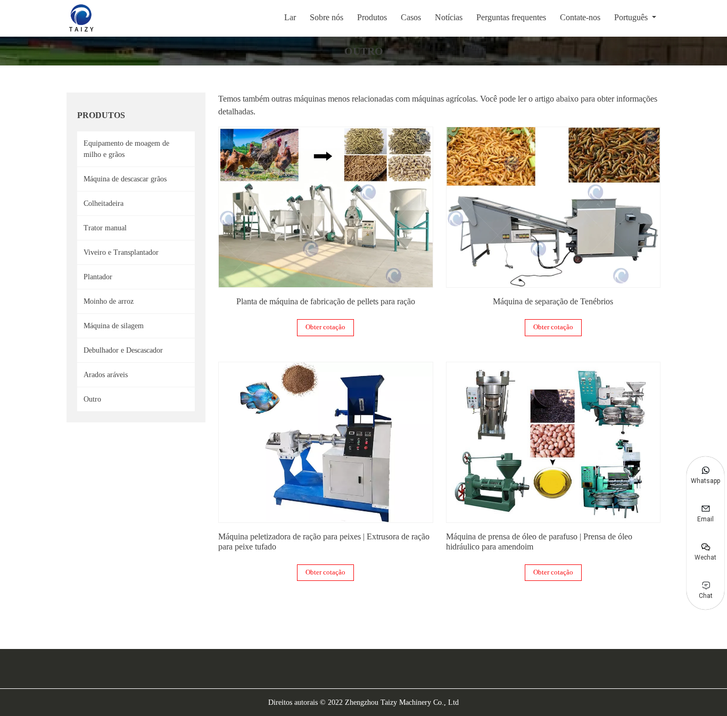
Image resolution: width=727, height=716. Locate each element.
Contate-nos (580, 17)
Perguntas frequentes (511, 17)
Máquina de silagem (114, 326)
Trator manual (105, 228)
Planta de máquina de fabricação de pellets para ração (325, 301)
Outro (92, 399)
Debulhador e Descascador (123, 350)
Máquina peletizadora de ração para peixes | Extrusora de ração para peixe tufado (323, 541)
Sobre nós (326, 17)
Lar (290, 17)
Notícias (448, 17)
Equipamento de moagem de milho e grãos (126, 149)
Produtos (372, 17)
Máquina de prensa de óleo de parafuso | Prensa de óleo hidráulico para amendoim (539, 541)
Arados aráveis (106, 375)
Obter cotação (325, 327)
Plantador (98, 277)
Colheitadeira (103, 203)
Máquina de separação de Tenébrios (553, 301)
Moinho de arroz (109, 301)
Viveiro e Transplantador (121, 252)
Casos (411, 17)
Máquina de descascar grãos (125, 179)
